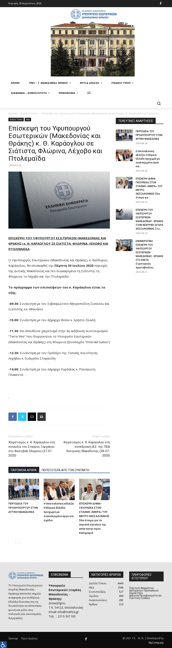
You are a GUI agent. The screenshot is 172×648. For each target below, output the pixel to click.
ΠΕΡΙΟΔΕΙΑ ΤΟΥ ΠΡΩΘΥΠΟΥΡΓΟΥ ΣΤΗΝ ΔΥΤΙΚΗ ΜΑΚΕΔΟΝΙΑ (23, 507)
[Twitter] (22, 417)
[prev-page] (11, 541)
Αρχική (12, 113)
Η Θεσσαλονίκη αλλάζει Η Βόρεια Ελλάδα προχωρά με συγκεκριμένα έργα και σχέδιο (59, 512)
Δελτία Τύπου (29, 113)
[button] (159, 103)
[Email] (32, 417)
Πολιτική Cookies (139, 598)
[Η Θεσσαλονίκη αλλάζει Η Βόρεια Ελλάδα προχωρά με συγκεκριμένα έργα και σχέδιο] (59, 489)
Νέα (28, 119)
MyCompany (156, 642)
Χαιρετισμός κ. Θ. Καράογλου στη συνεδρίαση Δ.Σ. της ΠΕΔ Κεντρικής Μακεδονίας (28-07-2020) (86, 448)
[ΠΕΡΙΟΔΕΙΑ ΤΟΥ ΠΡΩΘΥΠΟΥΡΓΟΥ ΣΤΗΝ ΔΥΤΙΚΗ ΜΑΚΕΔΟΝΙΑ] (23, 489)
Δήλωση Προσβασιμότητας (145, 595)
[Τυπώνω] (41, 417)
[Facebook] (161, 4)
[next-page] (17, 541)
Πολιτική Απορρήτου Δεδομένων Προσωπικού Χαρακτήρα (144, 591)
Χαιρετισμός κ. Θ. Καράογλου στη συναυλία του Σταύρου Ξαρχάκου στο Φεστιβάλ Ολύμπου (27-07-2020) (31, 448)
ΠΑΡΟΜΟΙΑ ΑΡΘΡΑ (24, 470)
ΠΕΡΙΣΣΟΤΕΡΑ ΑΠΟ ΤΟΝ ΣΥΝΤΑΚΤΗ (65, 470)
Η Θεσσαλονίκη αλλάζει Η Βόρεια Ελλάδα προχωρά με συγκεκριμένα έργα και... (148, 159)
